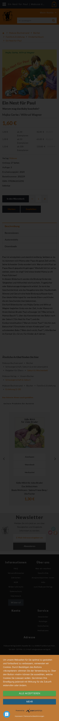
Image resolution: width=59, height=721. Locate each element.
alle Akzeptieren (29, 693)
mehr (29, 701)
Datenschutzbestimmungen (34, 716)
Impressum (19, 716)
